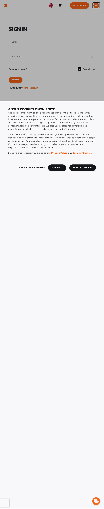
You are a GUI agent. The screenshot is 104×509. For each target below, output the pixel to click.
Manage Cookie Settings (32, 168)
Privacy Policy (59, 153)
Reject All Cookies (83, 168)
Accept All (57, 168)
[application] (96, 501)
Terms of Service (82, 153)
